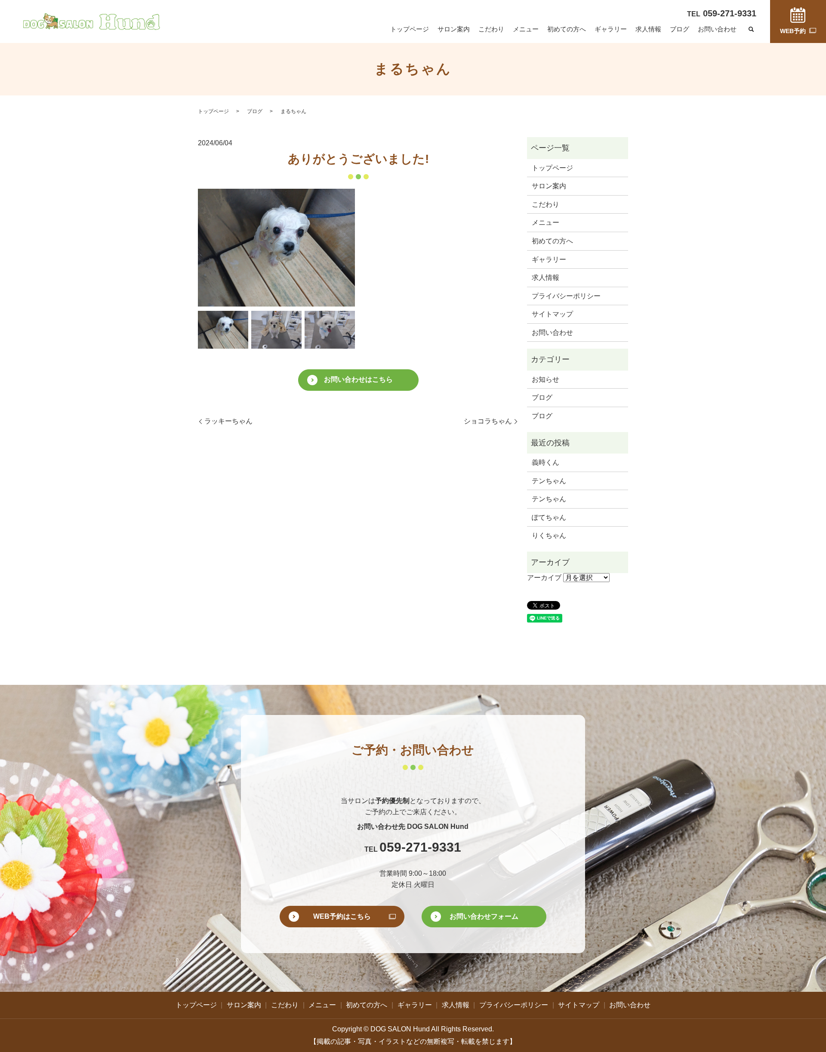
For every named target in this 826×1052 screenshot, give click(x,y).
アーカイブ (544, 577)
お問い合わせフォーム (484, 916)
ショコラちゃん (488, 421)
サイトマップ (552, 314)
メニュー (526, 29)
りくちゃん (549, 535)
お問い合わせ (717, 29)
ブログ (679, 29)
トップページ (409, 29)
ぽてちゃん (549, 517)
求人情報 (648, 29)
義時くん (545, 462)
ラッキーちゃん (228, 421)
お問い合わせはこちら (358, 379)
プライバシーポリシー (566, 296)
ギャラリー (611, 29)
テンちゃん (549, 481)
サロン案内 (454, 29)
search (751, 29)
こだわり (491, 29)
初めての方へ (566, 29)
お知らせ (545, 379)
